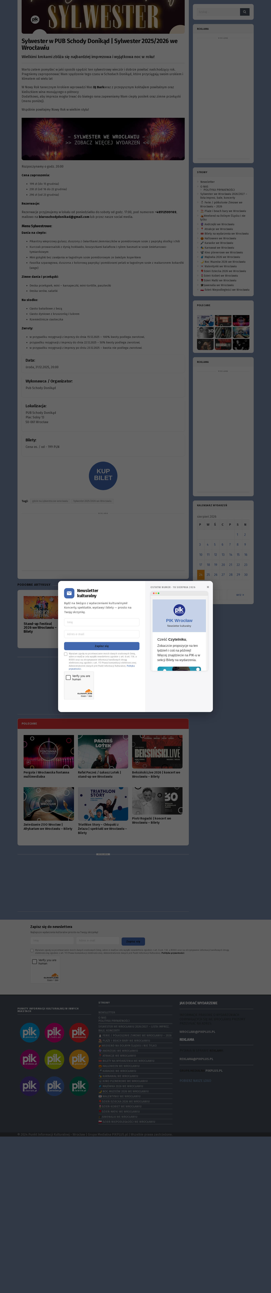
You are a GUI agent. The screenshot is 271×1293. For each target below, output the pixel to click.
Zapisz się (102, 646)
